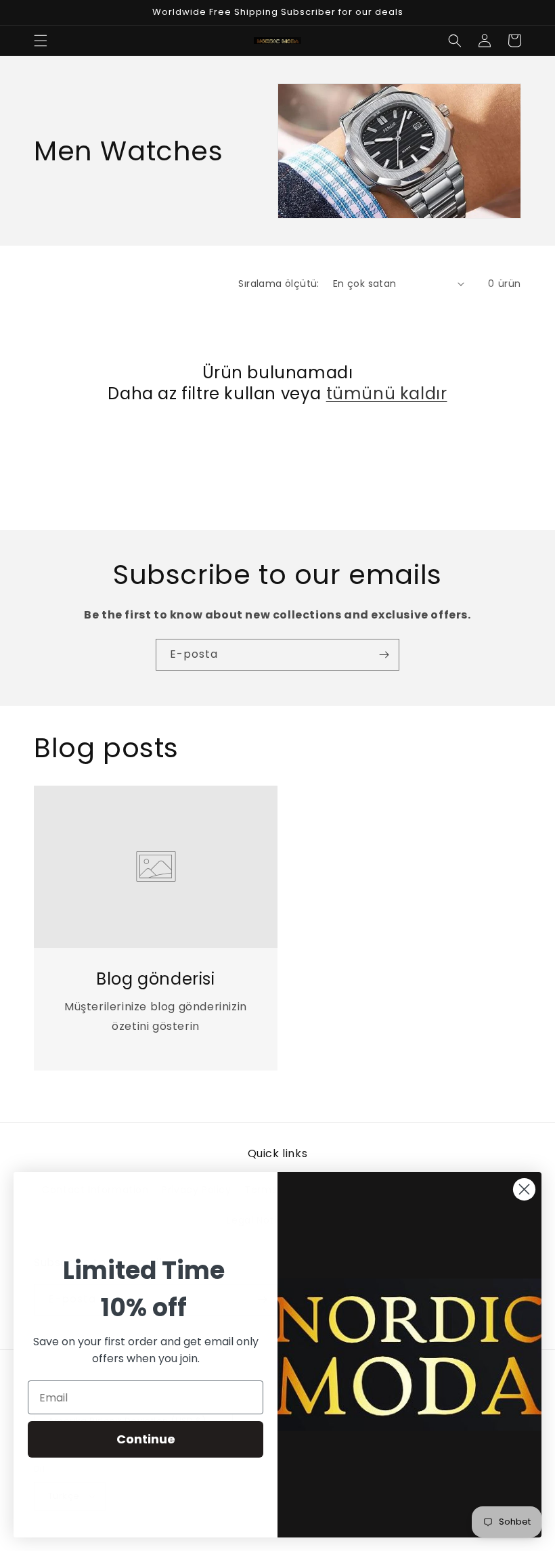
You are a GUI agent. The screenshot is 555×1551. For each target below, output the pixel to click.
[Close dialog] (524, 1189)
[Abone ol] (384, 655)
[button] (41, 40)
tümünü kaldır (386, 393)
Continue (145, 1439)
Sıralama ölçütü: (278, 283)
